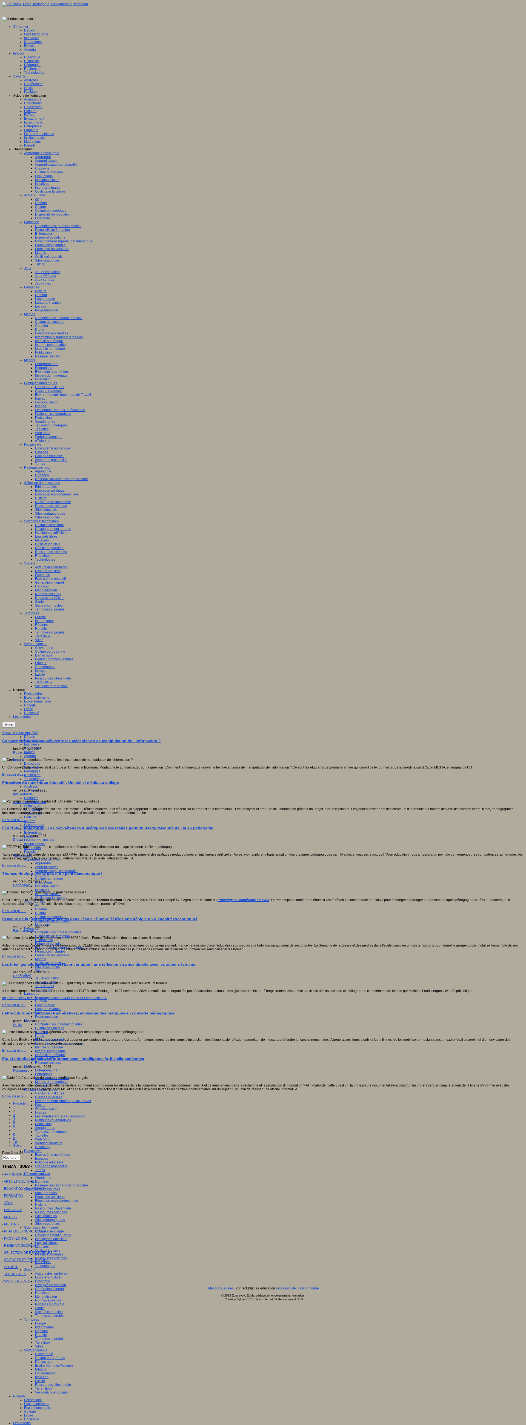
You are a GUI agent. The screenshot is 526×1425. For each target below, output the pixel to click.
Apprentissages (46, 867)
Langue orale (45, 1005)
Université (31, 1419)
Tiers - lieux (43, 1388)
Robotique (43, 1262)
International (44, 1327)
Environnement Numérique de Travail (63, 1101)
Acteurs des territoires (51, 1273)
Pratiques (31, 798)
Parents (30, 852)
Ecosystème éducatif (50, 1285)
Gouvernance (45, 1373)
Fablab (40, 1105)
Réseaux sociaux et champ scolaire (61, 1185)
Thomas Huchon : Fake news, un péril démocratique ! (52, 873)
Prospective (33, 1151)
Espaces (41, 1158)
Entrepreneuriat (46, 1070)
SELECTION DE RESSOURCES (28, 1253)
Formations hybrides (50, 951)
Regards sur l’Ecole (49, 1304)
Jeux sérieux (44, 986)
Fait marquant (23, 931)
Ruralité (41, 1335)
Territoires (31, 1319)
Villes (39, 1346)
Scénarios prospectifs (51, 1166)
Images (40, 1112)
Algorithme (43, 1178)
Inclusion (41, 1377)
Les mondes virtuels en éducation (60, 1116)
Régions (41, 1331)
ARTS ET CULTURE (19, 1181)
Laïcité (40, 1381)
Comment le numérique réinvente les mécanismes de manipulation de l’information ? (81, 741)
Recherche (32, 775)
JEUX (8, 1203)
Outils (28, 794)
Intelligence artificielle (51, 1239)
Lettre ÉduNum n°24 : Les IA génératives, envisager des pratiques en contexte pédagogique (88, 1013)
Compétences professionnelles (58, 932)
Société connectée (49, 1312)
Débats (29, 737)
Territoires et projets (49, 1316)
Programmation (46, 1017)
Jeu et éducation (47, 978)
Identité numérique (49, 1047)
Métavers (42, 1247)
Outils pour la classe (50, 898)
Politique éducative (49, 1162)
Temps (40, 1170)
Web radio (42, 1139)
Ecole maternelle (36, 1404)
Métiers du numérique (51, 1082)
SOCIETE (11, 1267)
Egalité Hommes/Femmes (54, 1365)
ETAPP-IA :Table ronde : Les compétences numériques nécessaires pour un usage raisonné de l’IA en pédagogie (107, 828)
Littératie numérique (50, 1055)
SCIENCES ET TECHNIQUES (26, 1260)
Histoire (41, 1204)
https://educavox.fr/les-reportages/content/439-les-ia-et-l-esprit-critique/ (54, 998)
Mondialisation (46, 1296)
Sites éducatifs (46, 1216)
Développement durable (53, 1235)
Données (42, 1181)
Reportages (22, 753)
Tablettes (41, 1135)
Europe (40, 1323)
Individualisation (47, 886)
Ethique (41, 1369)
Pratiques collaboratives (53, 1120)
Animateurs (32, 806)
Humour (41, 1001)
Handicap (42, 1293)
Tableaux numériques (51, 1132)
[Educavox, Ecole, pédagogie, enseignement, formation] (45, 4)
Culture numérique (49, 879)
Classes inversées (48, 1097)
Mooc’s (40, 959)
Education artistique (50, 1197)
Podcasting (43, 1124)
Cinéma (41, 909)
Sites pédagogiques (50, 1220)
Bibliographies (46, 1193)
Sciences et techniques (41, 1227)
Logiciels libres (46, 1243)
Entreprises (32, 833)
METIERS (11, 1224)
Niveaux (19, 1396)
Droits (39, 1036)
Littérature (42, 925)
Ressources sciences (51, 1212)
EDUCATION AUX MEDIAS (24, 1189)
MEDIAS (10, 1217)
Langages (31, 994)
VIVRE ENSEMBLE (18, 1281)
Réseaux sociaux (48, 1063)
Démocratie (43, 1362)
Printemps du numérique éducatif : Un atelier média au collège (60, 782)
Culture (40, 913)
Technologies (34, 779)
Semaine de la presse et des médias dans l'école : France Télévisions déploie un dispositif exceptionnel (99, 919)
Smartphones (45, 1128)
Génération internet (49, 1289)
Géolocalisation (46, 1109)
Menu (8, 725)
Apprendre (43, 863)
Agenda (30, 756)
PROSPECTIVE (15, 1238)
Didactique (32, 763)
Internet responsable (50, 1051)
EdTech (29, 821)
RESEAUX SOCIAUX (20, 1246)
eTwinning (42, 1147)
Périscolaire (33, 1400)
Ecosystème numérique (52, 1155)
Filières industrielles (39, 840)
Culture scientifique (49, 1231)
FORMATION (13, 1196)
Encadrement (34, 825)
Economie (42, 1281)
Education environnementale (56, 1201)
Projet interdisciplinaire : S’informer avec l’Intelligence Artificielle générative (73, 1058)
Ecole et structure (48, 1277)
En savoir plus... (14, 774)
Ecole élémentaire (37, 1408)
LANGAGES (13, 1210)
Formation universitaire (52, 955)
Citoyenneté (44, 1354)
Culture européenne (50, 1358)
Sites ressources (47, 967)
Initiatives (42, 890)
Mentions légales (221, 1288)
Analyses (31, 787)
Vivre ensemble (35, 1350)
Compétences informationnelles (58, 1024)
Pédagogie (32, 771)
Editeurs (30, 817)
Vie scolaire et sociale (51, 1392)
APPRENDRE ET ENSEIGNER (27, 1174)
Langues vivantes (48, 1009)
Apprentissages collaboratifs (56, 871)
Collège (30, 1411)
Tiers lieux (42, 1342)
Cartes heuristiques (49, 1093)
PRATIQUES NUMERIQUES (25, 1231)
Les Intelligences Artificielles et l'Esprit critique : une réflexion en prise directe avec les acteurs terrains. (99, 964)
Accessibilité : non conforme (298, 1288)
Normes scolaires (48, 1300)
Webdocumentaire (48, 1143)
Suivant (18, 1146)
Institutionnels (34, 844)
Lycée (28, 1415)
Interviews (31, 744)
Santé (39, 1308)
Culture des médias (49, 1028)
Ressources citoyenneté (53, 1208)
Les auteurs (22, 1423)
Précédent (20, 1103)
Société (29, 1270)
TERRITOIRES (15, 1274)
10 (15, 1142)
